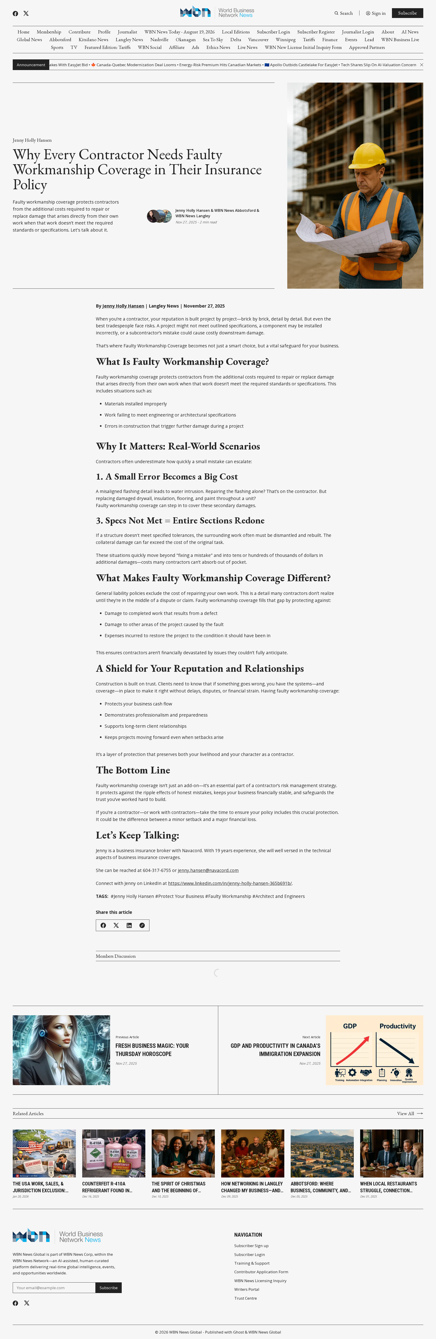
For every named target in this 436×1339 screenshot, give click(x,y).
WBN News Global (185, 1332)
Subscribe (407, 13)
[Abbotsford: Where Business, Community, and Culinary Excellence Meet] (322, 1153)
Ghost (238, 1332)
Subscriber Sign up (251, 1246)
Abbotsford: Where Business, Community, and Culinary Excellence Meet (320, 1187)
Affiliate (177, 47)
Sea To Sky (213, 39)
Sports (57, 47)
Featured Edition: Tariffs (107, 47)
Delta (235, 39)
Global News (29, 39)
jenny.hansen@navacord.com (208, 870)
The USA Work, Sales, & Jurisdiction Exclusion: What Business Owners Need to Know (44, 1187)
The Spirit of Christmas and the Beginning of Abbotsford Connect (179, 1187)
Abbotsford (60, 39)
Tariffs (309, 39)
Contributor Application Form (261, 1272)
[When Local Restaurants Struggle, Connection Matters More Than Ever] (391, 1153)
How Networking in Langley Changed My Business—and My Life (252, 1187)
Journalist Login (358, 31)
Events (351, 39)
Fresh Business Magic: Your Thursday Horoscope (152, 1049)
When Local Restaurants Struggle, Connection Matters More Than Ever (388, 1187)
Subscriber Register (316, 31)
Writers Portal (246, 1289)
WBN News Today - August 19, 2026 (179, 31)
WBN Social (150, 47)
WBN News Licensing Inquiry (260, 1281)
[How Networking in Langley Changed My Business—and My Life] (252, 1153)
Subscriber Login (273, 31)
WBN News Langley (193, 215)
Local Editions (236, 31)
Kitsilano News (93, 39)
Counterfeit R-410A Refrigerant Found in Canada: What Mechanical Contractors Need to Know (113, 1187)
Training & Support (252, 1263)
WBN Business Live (400, 39)
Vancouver (258, 39)
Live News (248, 47)
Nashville (159, 39)
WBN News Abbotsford (235, 210)
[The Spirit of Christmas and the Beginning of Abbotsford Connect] (183, 1153)
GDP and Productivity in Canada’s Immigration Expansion (275, 1049)
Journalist (127, 31)
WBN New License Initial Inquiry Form (303, 47)
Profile (104, 31)
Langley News (129, 39)
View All (405, 1113)
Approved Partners (367, 47)
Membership (49, 31)
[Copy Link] (142, 925)
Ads (195, 47)
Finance (330, 39)
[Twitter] (26, 13)
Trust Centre (245, 1298)
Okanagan (186, 39)
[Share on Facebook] (103, 925)
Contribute (80, 31)
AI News (410, 31)
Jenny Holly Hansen (32, 140)
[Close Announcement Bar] (421, 64)
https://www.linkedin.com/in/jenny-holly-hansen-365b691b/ (230, 883)
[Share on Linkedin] (129, 925)
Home (23, 31)
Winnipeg (286, 39)
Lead (369, 39)
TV (74, 47)
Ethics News (218, 47)
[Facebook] (15, 13)
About (388, 31)
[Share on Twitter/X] (116, 925)
